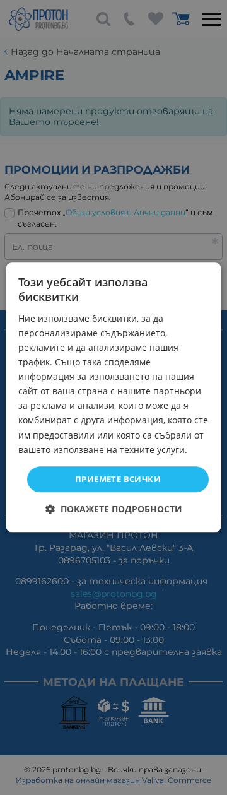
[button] (113, 509)
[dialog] (113, 397)
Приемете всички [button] (118, 479)
